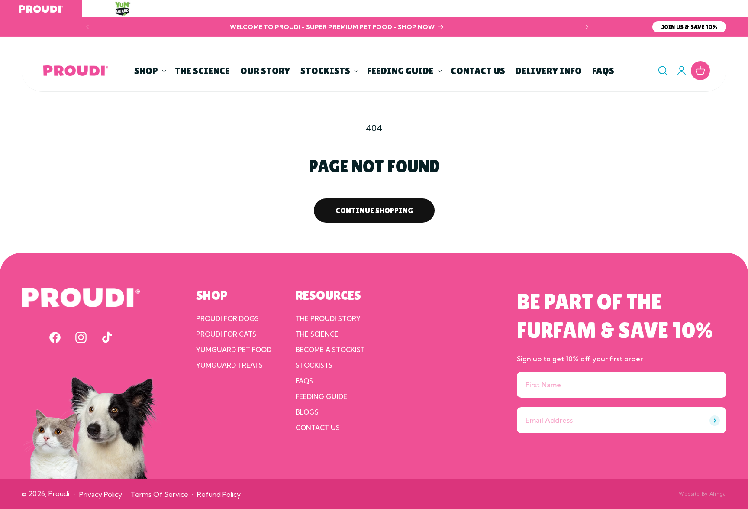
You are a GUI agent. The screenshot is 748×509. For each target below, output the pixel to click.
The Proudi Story (328, 318)
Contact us (318, 428)
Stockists (314, 365)
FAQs (304, 381)
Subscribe (714, 420)
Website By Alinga (702, 494)
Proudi (58, 493)
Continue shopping (374, 210)
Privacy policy (100, 494)
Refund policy (219, 494)
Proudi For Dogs (227, 318)
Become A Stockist (330, 350)
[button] (149, 71)
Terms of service (159, 494)
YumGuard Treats (229, 365)
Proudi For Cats (226, 334)
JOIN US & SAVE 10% (689, 26)
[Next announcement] (586, 27)
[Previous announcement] (87, 27)
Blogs (307, 412)
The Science (317, 334)
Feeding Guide (321, 396)
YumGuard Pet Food (233, 350)
